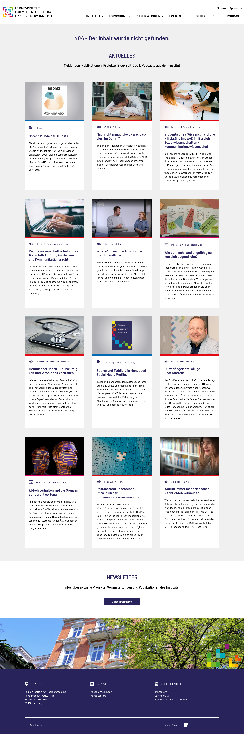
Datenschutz (161, 695)
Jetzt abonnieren (122, 601)
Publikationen (148, 16)
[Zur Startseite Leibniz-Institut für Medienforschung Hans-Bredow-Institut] (28, 16)
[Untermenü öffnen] (103, 16)
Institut (93, 16)
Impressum (160, 691)
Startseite (36, 725)
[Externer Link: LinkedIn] (186, 725)
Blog (216, 16)
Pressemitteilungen (101, 691)
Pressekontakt (98, 695)
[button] (235, 8)
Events (175, 16)
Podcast (234, 16)
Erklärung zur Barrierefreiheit (171, 699)
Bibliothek (197, 16)
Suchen (223, 8)
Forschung (118, 16)
